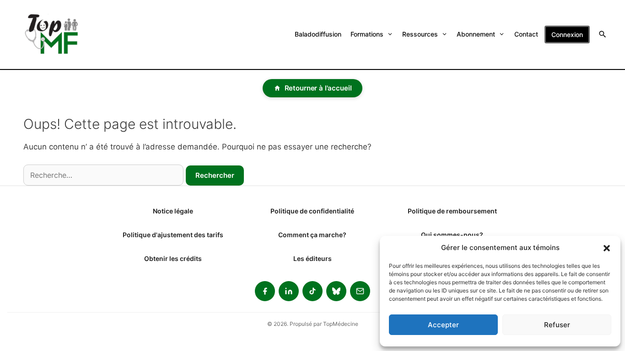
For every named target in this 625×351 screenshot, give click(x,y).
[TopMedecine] (57, 34)
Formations (366, 34)
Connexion (567, 34)
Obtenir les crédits (173, 258)
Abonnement (476, 34)
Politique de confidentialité (312, 211)
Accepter (443, 324)
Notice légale (173, 211)
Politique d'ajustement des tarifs (173, 235)
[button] (606, 247)
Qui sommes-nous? (452, 235)
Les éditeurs (312, 258)
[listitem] (265, 291)
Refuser (557, 324)
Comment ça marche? (312, 235)
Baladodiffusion (318, 34)
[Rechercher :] (103, 175)
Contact (526, 34)
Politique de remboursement (452, 211)
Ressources (420, 34)
